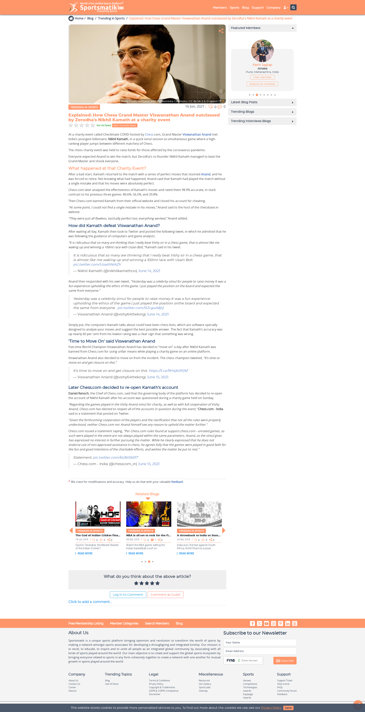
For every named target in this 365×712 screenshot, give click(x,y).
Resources (204, 680)
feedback (177, 482)
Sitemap (203, 690)
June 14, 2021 (149, 271)
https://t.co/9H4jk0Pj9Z (168, 371)
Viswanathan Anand (197, 134)
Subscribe (287, 661)
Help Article (283, 684)
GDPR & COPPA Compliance (164, 690)
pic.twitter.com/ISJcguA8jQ (140, 308)
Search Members (157, 623)
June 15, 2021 (157, 377)
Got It (288, 708)
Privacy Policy (271, 707)
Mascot (72, 690)
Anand (205, 174)
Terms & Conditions (159, 680)
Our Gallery (205, 684)
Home (79, 18)
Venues (247, 680)
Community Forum (287, 690)
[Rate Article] (158, 583)
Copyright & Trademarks (162, 687)
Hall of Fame (111, 684)
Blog (90, 18)
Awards (247, 690)
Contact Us (74, 684)
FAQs (280, 687)
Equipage (248, 694)
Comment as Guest (165, 594)
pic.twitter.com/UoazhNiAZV (97, 264)
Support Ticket (284, 680)
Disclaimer (154, 694)
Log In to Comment (128, 594)
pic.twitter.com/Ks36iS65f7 (115, 457)
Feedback (282, 694)
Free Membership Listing (85, 623)
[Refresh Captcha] (239, 660)
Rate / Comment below (124, 125)
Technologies (250, 687)
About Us (73, 680)
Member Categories (124, 623)
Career (72, 687)
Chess (149, 134)
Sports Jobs (205, 687)
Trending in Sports (111, 18)
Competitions (250, 684)
